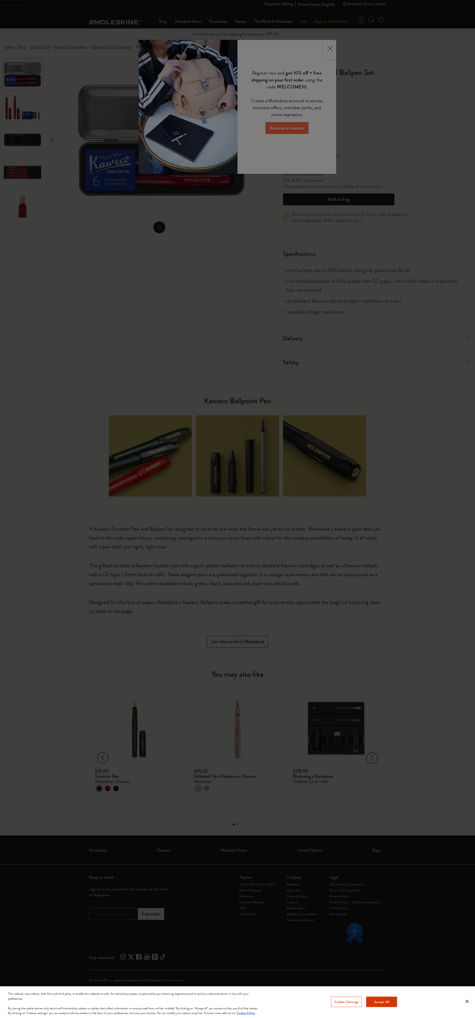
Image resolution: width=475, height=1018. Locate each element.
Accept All (381, 1001)
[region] (237, 1002)
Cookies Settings (346, 1001)
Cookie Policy (246, 1013)
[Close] (467, 1001)
